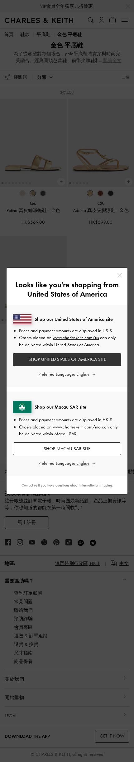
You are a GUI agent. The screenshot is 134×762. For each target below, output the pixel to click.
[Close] (119, 275)
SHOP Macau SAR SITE (67, 448)
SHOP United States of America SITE (67, 359)
